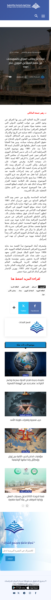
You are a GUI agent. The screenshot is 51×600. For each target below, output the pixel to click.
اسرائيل (34, 287)
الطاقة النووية (40, 291)
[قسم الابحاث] (43, 77)
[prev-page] (23, 505)
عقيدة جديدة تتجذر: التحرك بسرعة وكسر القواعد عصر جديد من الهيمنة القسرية (25, 381)
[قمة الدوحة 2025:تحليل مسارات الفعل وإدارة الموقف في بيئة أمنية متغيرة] (25, 480)
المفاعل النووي (29, 291)
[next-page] (27, 505)
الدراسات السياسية (25, 415)
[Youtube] (14, 593)
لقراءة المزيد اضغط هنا (25, 279)
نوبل (43, 294)
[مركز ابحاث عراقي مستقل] (24, 6)
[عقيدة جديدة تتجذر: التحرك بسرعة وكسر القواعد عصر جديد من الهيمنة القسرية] (25, 364)
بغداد (20, 291)
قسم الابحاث (35, 77)
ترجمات (25, 375)
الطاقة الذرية (15, 287)
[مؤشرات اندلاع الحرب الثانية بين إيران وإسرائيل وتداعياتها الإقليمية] (25, 440)
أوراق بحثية (25, 452)
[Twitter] (18, 593)
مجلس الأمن (12, 291)
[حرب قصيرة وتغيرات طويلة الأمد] (25, 404)
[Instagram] (30, 593)
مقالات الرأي (14, 52)
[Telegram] (24, 593)
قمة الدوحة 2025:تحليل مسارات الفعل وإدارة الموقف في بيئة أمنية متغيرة (25, 498)
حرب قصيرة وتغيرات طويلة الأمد (25, 420)
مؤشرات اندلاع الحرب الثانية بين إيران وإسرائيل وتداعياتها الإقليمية (25, 458)
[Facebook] (35, 593)
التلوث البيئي (25, 287)
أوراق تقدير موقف (25, 491)
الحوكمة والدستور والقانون (31, 52)
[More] (14, 308)
